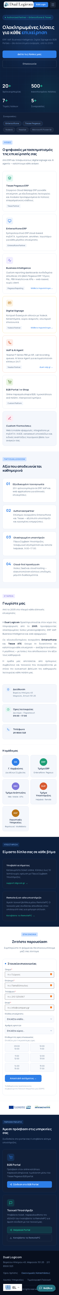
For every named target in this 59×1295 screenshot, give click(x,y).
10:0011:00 (42, 1047)
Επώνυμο (9, 981)
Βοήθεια (47, 1288)
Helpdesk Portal (21, 1230)
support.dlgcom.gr (15, 883)
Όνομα (8, 970)
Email (8, 1003)
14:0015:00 (16, 1067)
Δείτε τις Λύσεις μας (29, 54)
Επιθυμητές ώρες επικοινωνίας (19, 1037)
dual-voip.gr (45, 367)
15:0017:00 (42, 1067)
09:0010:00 (17, 1047)
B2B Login (41, 4)
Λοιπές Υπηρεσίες (13, 1279)
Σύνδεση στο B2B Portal (26, 1184)
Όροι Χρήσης (10, 1273)
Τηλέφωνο (10, 992)
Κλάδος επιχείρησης (14, 1014)
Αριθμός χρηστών (13, 1025)
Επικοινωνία (29, 63)
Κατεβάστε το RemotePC (19, 915)
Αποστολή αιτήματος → (23, 1078)
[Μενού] (53, 4)
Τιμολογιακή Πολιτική (39, 1279)
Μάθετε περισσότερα (41, 288)
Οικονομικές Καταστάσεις (35, 1273)
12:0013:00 (42, 1057)
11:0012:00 (16, 1057)
